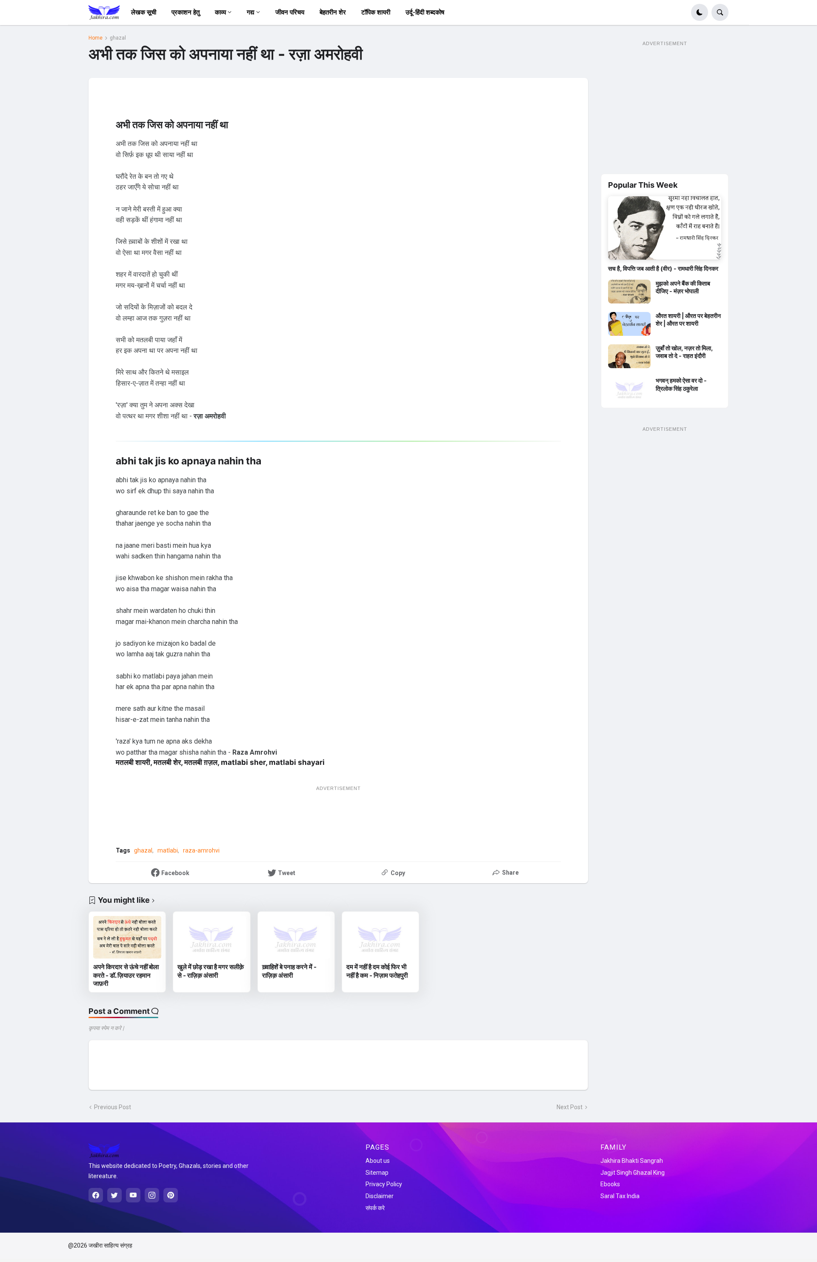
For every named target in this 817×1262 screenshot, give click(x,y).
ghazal (118, 37)
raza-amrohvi (201, 850)
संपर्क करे (375, 1208)
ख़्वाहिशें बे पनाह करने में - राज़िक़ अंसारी (289, 971)
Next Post (570, 1107)
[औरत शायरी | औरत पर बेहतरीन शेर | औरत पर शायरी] (629, 324)
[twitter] (114, 1195)
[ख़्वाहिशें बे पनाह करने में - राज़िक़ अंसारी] (296, 937)
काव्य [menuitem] (220, 12)
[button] (699, 12)
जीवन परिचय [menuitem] (289, 12)
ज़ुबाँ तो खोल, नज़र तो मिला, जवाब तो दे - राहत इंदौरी (684, 351)
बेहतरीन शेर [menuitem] (333, 12)
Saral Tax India (620, 1196)
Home (96, 37)
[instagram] (152, 1195)
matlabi (167, 850)
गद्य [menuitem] (250, 12)
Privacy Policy (384, 1184)
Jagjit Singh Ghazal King (632, 1172)
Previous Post (112, 1107)
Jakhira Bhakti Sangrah (631, 1160)
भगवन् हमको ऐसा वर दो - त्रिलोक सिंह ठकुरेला (681, 384)
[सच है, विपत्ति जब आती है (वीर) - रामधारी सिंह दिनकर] (664, 228)
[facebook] (96, 1195)
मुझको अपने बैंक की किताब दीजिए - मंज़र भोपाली (683, 287)
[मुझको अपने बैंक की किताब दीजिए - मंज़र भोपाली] (629, 291)
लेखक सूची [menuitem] (143, 12)
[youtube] (133, 1195)
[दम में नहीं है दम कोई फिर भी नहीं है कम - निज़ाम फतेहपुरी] (380, 937)
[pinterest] (170, 1195)
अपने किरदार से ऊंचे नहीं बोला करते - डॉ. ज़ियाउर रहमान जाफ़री (126, 975)
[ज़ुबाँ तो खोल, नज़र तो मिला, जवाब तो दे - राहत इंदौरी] (629, 356)
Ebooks (610, 1184)
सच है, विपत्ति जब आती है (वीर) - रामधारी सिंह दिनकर (663, 268)
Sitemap (377, 1172)
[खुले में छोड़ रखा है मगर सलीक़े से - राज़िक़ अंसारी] (211, 937)
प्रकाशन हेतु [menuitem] (185, 12)
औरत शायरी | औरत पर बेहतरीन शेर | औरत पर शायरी (688, 319)
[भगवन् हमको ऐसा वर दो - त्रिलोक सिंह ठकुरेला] (629, 389)
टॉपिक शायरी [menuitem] (375, 12)
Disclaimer (380, 1196)
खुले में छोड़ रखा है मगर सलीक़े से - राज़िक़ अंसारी (210, 971)
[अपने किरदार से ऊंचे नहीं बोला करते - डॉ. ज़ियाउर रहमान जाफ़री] (127, 937)
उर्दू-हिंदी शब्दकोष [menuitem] (425, 12)
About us (378, 1160)
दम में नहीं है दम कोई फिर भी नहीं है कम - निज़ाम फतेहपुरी (377, 971)
